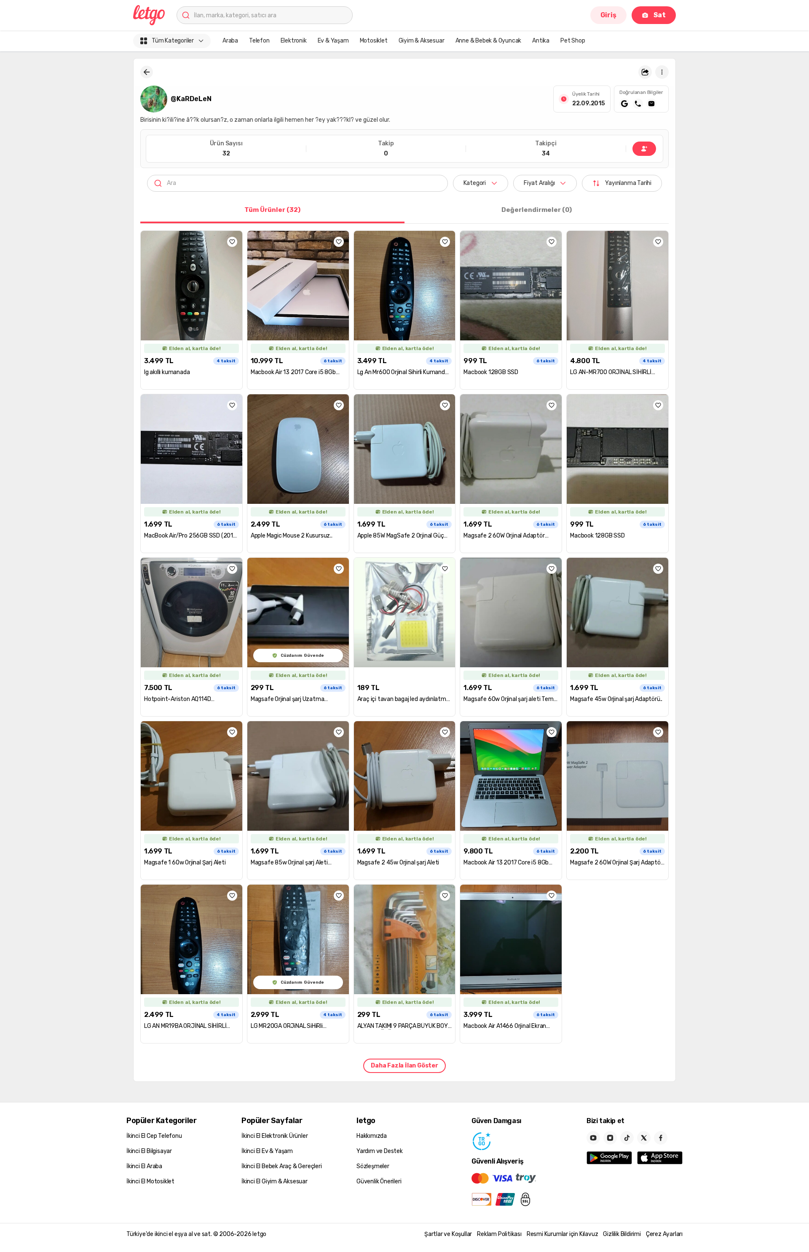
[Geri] (146, 72)
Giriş (608, 15)
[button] (645, 72)
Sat (660, 15)
